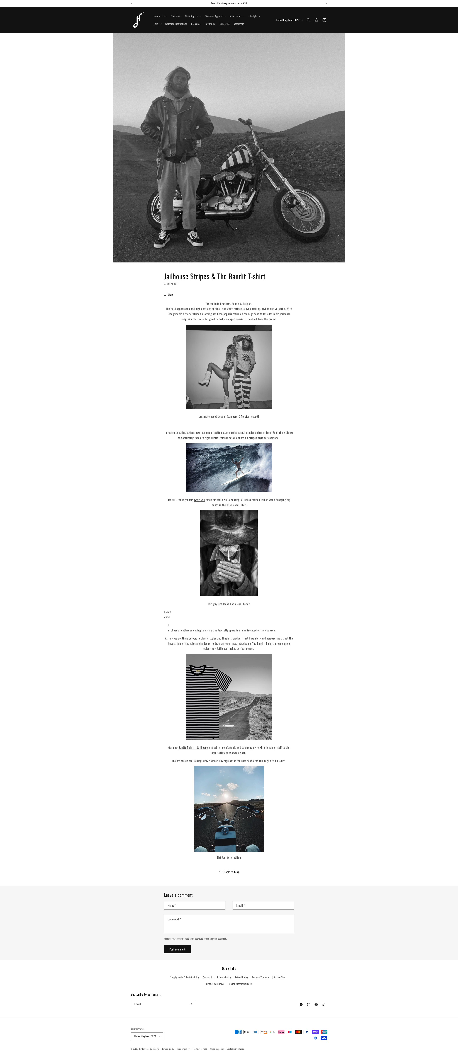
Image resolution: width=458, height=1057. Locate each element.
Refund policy (168, 1048)
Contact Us (208, 977)
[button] (193, 16)
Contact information (235, 1048)
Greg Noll (199, 500)
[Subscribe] (191, 1004)
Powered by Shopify (150, 1048)
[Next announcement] (326, 3)
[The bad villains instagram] (229, 408)
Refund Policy (241, 977)
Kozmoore (232, 416)
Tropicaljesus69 (250, 416)
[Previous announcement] (132, 3)
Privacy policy (183, 1048)
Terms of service (200, 1048)
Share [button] (171, 294)
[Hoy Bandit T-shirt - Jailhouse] (229, 739)
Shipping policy (217, 1048)
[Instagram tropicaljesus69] (229, 809)
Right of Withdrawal (215, 984)
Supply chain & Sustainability (184, 977)
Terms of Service (260, 977)
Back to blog (232, 872)
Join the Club (278, 977)
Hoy (140, 1048)
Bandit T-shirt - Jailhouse (193, 747)
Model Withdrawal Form (240, 984)
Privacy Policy (224, 977)
